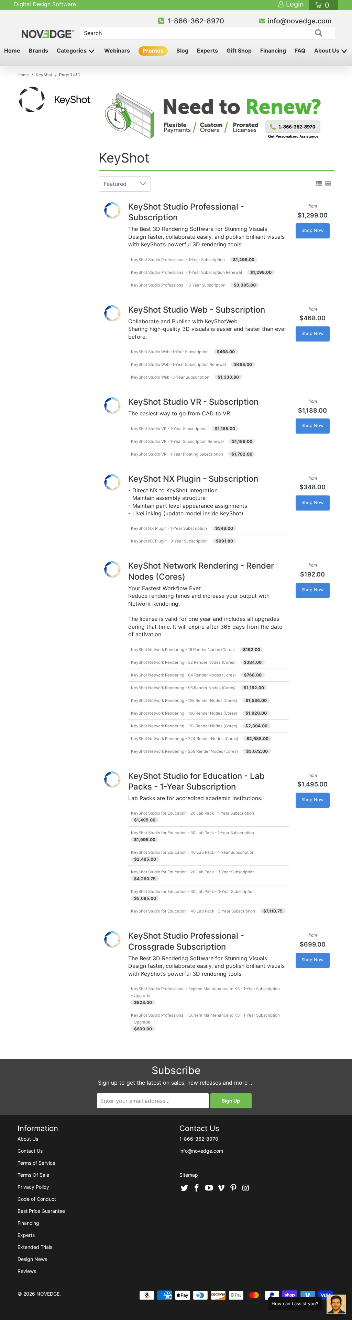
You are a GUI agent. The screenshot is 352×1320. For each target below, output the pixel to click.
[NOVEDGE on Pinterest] (234, 1188)
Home (12, 50)
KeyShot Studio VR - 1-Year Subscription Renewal (177, 441)
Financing (273, 50)
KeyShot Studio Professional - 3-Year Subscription (178, 285)
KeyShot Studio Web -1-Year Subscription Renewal (178, 364)
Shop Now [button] (312, 230)
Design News (32, 1259)
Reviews (27, 1271)
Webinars (117, 50)
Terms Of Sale (33, 1175)
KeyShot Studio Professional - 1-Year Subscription (178, 259)
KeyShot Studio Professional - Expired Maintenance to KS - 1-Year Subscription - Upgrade (205, 992)
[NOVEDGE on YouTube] (209, 1188)
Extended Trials (35, 1247)
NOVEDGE (47, 1294)
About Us (327, 50)
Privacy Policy (33, 1187)
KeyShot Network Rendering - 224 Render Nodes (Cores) (184, 738)
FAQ (300, 50)
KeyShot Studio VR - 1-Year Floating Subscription (177, 454)
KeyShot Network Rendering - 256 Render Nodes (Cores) (184, 751)
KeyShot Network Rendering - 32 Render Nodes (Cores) (183, 662)
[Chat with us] (336, 1304)
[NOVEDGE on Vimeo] (221, 1188)
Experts (207, 50)
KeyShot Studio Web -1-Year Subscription (170, 351)
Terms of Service (36, 1163)
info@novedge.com (300, 21)
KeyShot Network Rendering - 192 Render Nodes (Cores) (184, 726)
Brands (38, 50)
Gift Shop (239, 50)
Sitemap (188, 1175)
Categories (72, 50)
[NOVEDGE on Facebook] (197, 1188)
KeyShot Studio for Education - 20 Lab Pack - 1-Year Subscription (192, 813)
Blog (182, 50)
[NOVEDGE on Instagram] (246, 1188)
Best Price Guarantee (41, 1211)
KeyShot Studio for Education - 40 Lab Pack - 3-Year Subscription (193, 911)
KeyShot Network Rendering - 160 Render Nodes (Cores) (184, 713)
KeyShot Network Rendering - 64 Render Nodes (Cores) (183, 675)
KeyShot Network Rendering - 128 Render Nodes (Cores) (184, 700)
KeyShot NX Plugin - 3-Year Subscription (169, 541)
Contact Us (30, 1151)
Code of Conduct (37, 1199)
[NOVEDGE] (48, 28)
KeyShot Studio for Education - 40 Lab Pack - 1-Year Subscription (192, 852)
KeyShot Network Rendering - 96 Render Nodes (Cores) (183, 687)
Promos (153, 50)
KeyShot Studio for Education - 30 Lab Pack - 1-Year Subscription (192, 832)
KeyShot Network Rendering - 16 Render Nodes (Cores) (183, 649)
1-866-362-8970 (196, 21)
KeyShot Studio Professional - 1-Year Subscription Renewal (186, 272)
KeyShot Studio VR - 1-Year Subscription (169, 428)
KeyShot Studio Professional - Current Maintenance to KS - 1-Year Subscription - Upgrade (205, 1019)
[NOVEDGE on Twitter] (184, 1188)
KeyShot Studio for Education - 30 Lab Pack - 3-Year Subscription (193, 891)
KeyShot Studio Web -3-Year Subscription (170, 377)
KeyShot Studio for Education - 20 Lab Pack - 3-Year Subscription (193, 872)
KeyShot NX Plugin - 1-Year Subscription (169, 528)
